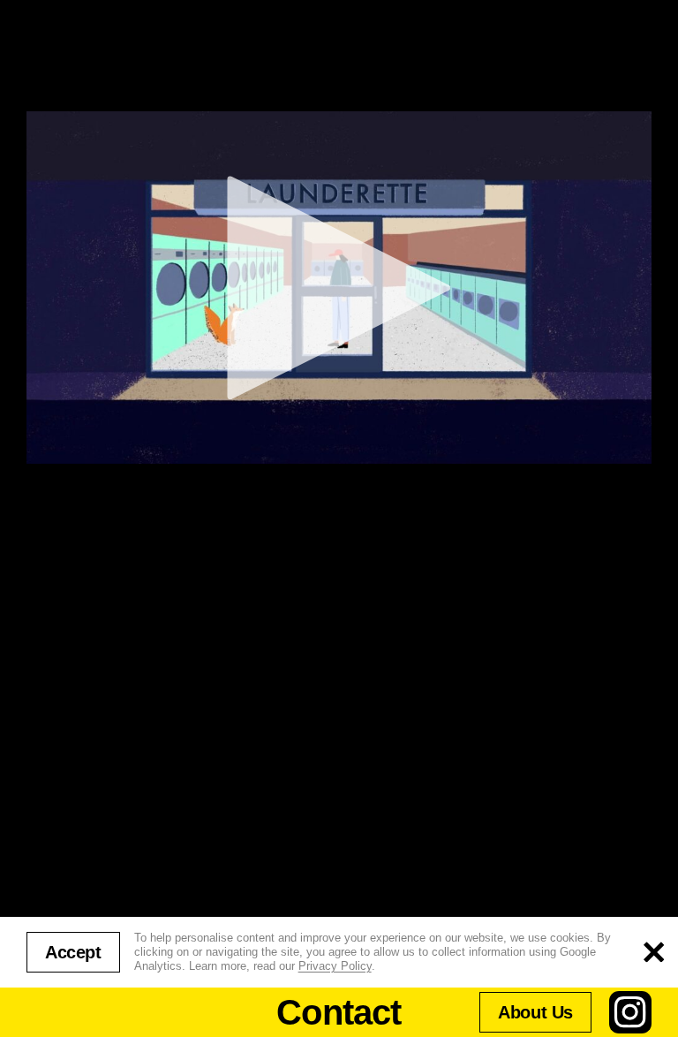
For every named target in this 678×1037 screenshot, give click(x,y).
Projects (76, 59)
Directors (595, 59)
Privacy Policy (335, 966)
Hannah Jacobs (66, 525)
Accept (73, 952)
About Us (535, 1012)
